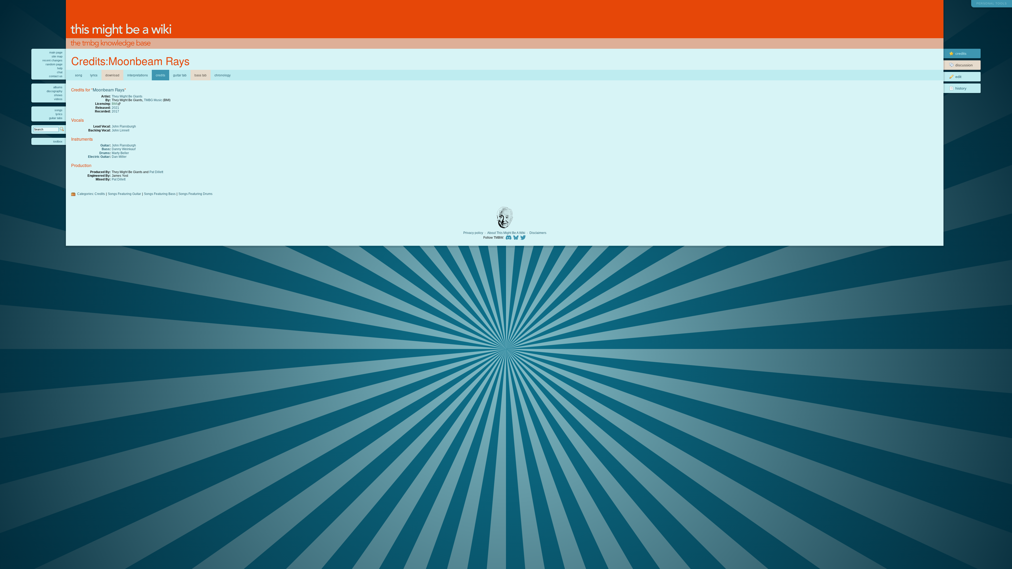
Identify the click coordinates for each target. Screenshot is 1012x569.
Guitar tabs (55, 118)
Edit (958, 77)
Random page (54, 64)
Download (112, 75)
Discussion (964, 65)
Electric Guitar (99, 156)
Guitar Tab (180, 75)
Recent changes (52, 60)
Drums (104, 153)
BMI (114, 103)
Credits (100, 193)
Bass (106, 149)
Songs (58, 110)
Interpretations (137, 75)
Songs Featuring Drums (195, 193)
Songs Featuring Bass (160, 193)
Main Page (55, 52)
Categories (85, 193)
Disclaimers (537, 233)
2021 (115, 107)
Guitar (105, 145)
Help (59, 68)
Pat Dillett (156, 172)
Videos (58, 99)
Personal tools (991, 3)
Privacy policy (473, 233)
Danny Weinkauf (123, 149)
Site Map (57, 56)
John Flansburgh (124, 126)
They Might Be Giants (127, 96)
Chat (59, 72)
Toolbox (57, 141)
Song (78, 75)
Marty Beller (120, 153)
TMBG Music (153, 100)
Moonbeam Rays (108, 90)
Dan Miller (119, 156)
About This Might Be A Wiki (506, 233)
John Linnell (120, 130)
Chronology (223, 75)
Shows (58, 95)
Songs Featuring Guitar (124, 193)
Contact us (55, 76)
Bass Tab (200, 75)
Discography (54, 91)
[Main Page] (504, 24)
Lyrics (94, 75)
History (960, 88)
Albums (57, 87)
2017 (115, 111)
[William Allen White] (505, 217)
